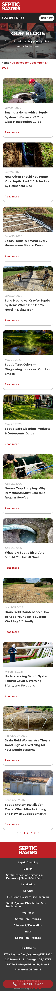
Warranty (28, 912)
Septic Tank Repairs (28, 919)
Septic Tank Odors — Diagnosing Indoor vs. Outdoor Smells (28, 369)
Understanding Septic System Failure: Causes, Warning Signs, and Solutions (27, 681)
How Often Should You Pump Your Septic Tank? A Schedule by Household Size (27, 181)
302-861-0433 (13, 18)
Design (28, 868)
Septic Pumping (28, 862)
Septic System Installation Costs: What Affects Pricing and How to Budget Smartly (25, 809)
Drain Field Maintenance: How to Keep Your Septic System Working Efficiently (27, 616)
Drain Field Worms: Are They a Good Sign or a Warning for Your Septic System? (27, 745)
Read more (12, 132)
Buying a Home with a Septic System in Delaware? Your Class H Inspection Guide (26, 117)
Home (5, 62)
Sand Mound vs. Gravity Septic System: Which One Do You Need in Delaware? (27, 305)
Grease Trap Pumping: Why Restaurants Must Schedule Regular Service (25, 493)
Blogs (28, 931)
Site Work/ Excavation (28, 925)
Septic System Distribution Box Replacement (26, 905)
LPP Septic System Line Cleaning (28, 897)
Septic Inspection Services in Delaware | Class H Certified (24, 877)
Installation (28, 884)
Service (28, 890)
